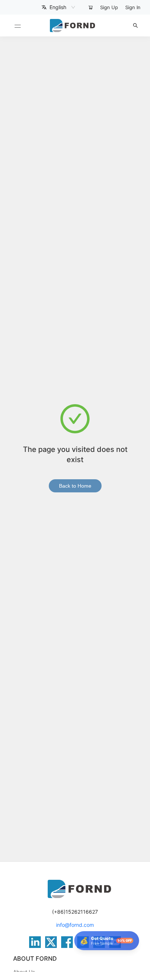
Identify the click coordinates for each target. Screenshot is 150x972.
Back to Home (75, 486)
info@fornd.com (75, 925)
